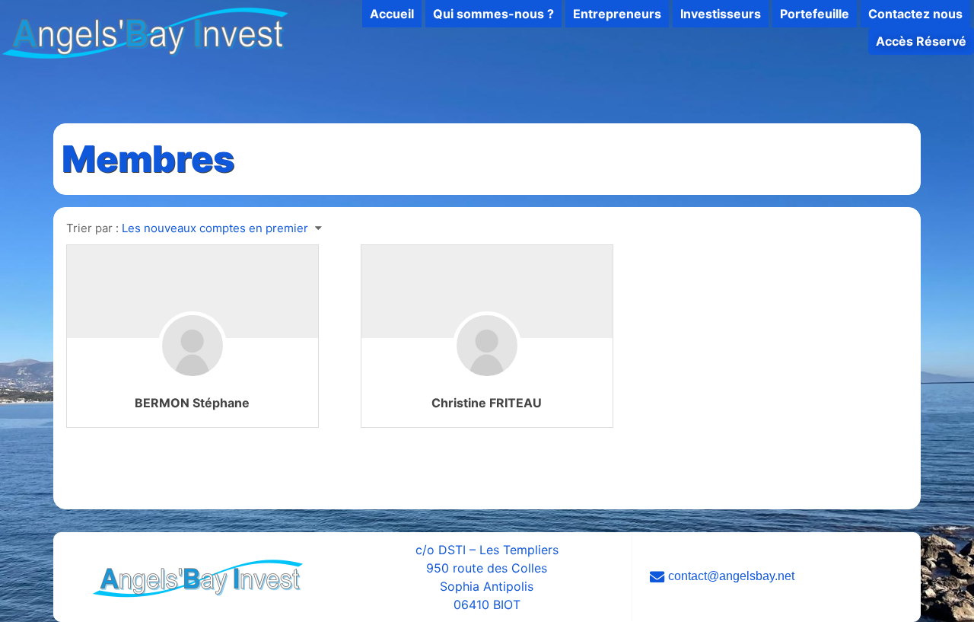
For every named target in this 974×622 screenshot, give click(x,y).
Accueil (392, 13)
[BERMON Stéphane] (192, 368)
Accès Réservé (921, 41)
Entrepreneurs (617, 13)
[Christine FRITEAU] (487, 368)
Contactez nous (915, 13)
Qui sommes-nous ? (493, 13)
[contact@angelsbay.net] (776, 576)
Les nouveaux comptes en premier (215, 228)
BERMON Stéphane (192, 402)
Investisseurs (720, 13)
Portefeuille (814, 13)
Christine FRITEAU (486, 402)
